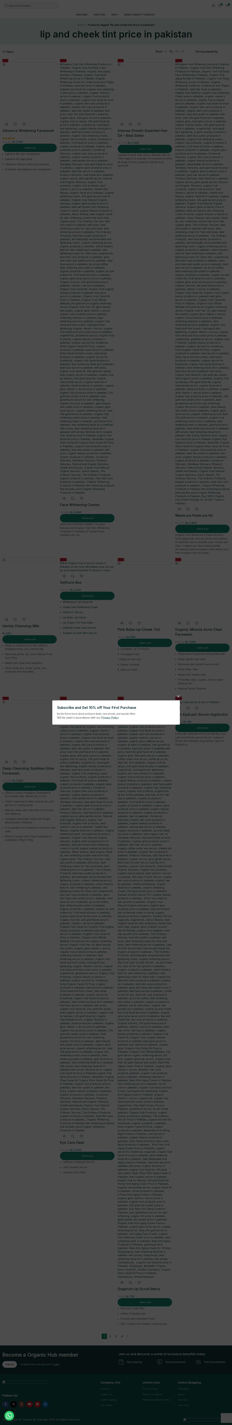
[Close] (178, 696)
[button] (9, 1416)
